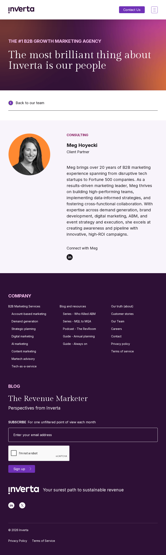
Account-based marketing (29, 313)
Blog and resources (73, 306)
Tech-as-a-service (24, 366)
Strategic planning (24, 328)
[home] (21, 9)
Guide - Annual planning (79, 336)
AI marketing (20, 343)
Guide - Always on (75, 343)
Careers (116, 328)
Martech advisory (23, 358)
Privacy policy (120, 343)
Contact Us (131, 10)
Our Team (117, 321)
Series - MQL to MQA (77, 321)
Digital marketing (23, 336)
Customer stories (122, 313)
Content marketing (24, 351)
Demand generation (25, 321)
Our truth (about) (122, 306)
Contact (116, 336)
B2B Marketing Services (24, 306)
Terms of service (122, 351)
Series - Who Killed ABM (79, 313)
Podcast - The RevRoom (79, 328)
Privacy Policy (17, 540)
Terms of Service (43, 540)
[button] (154, 9)
